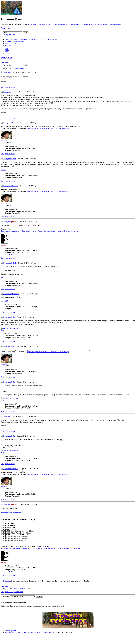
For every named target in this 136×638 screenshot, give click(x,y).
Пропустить (5, 28)
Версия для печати (12, 43)
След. (9, 581)
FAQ (6, 49)
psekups (14, 222)
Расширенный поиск (10, 34)
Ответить (4, 62)
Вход (7, 51)
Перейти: (6, 596)
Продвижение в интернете (53, 231)
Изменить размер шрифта (14, 41)
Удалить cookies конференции (42, 632)
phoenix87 (15, 294)
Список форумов (11, 39)
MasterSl (14, 123)
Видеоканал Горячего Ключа (32, 231)
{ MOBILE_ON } (11, 45)
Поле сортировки (48, 581)
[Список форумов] (11, 14)
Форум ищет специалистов (11, 231)
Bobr (13, 317)
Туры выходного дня (65, 24)
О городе (42, 24)
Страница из (19, 68)
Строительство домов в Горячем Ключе (105, 24)
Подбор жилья (51, 24)
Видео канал (32, 24)
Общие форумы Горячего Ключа (30, 39)
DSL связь (7, 57)
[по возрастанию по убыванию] (80, 581)
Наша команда (24, 632)
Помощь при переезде (82, 24)
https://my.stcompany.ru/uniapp (11, 512)
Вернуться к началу (8, 87)
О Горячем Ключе (50, 39)
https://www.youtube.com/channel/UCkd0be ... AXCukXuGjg (48, 128)
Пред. (5, 581)
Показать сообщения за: (20, 581)
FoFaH (13, 159)
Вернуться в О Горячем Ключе (12, 592)
